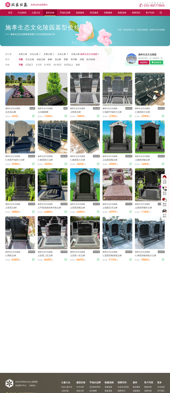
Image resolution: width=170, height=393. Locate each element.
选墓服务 (80, 12)
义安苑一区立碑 (77, 255)
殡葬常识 (121, 391)
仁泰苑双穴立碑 (45, 159)
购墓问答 (148, 387)
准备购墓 (108, 387)
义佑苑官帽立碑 (110, 159)
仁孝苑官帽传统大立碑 (145, 255)
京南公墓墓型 (142, 29)
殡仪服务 (94, 12)
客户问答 (150, 12)
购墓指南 (122, 12)
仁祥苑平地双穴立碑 (14, 159)
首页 (10, 12)
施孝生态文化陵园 (157, 29)
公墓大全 (36, 12)
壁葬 (66, 59)
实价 (78, 64)
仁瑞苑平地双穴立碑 (112, 112)
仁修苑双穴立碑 (77, 159)
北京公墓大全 (66, 387)
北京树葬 (93, 391)
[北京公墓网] (16, 4)
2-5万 (39, 64)
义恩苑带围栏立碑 (143, 207)
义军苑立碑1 (11, 207)
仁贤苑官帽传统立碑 (112, 255)
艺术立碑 (30, 59)
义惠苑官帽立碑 (142, 159)
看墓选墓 (108, 391)
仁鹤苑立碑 (10, 255)
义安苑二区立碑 (45, 255)
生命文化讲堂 (123, 387)
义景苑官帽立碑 (77, 207)
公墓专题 (65, 391)
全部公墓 (23, 54)
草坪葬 (74, 59)
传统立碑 (41, 59)
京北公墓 (34, 54)
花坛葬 (58, 59)
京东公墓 (61, 54)
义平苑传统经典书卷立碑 (49, 207)
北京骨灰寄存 (95, 387)
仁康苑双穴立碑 (142, 112)
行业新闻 (22, 12)
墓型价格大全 (129, 29)
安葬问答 (148, 391)
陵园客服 (157, 62)
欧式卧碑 (91, 59)
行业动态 (161, 387)
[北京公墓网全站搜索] (161, 12)
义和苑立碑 (75, 112)
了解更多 (32, 385)
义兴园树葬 (43, 112)
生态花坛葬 (10, 112)
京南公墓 (84, 54)
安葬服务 (108, 12)
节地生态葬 (65, 12)
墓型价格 (50, 12)
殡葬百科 (136, 12)
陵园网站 (144, 62)
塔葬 (82, 59)
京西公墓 (48, 54)
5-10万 (47, 64)
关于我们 (161, 391)
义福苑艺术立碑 (110, 207)
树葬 (50, 59)
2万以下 (29, 64)
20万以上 (68, 64)
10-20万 (57, 64)
